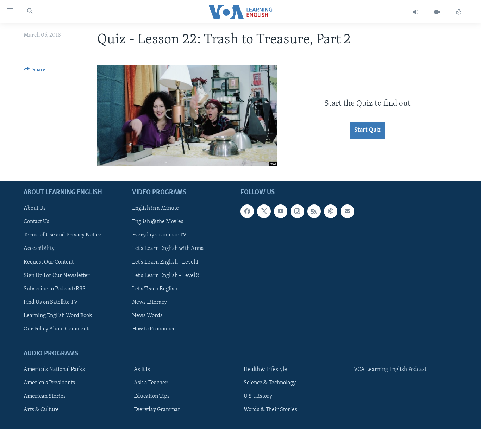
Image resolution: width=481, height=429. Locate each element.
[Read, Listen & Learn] (459, 12)
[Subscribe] (347, 211)
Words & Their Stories (270, 409)
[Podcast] (330, 211)
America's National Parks (54, 369)
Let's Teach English (154, 289)
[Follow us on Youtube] (280, 211)
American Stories (45, 396)
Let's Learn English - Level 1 (165, 262)
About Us (35, 208)
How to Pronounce (154, 329)
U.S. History (258, 396)
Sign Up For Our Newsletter (57, 275)
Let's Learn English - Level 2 (165, 275)
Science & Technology (270, 383)
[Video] (437, 12)
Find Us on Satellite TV (51, 302)
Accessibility (39, 248)
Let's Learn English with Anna (168, 248)
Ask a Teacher (151, 383)
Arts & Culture (41, 409)
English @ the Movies (157, 222)
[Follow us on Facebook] (247, 211)
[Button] (34, 71)
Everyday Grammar (157, 409)
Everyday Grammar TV (159, 235)
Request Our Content (49, 262)
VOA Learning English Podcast (390, 369)
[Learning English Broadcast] (415, 12)
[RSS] (314, 211)
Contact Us (36, 222)
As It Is (142, 369)
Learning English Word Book (58, 315)
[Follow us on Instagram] (297, 211)
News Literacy (149, 302)
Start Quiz (367, 130)
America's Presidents (49, 383)
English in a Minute (155, 208)
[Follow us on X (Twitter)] (263, 211)
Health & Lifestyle (265, 369)
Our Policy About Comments (57, 329)
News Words (147, 315)
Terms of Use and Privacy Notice (62, 235)
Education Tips (152, 396)
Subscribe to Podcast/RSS (55, 289)
